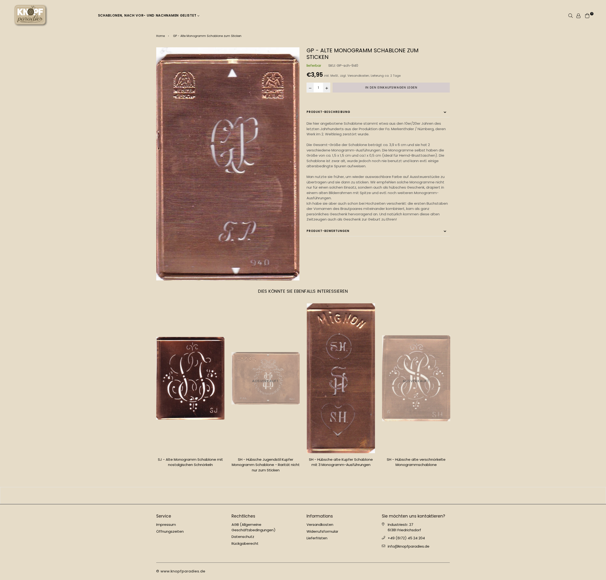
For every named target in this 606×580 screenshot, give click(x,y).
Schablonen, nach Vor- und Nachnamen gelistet (148, 15)
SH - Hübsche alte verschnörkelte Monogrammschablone (341, 462)
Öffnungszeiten (170, 531)
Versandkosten (358, 76)
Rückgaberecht (245, 543)
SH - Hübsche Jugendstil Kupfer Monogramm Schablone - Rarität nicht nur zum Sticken (190, 465)
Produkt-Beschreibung (328, 112)
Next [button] (453, 390)
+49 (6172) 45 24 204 (406, 538)
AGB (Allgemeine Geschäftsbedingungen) (254, 527)
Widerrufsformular (322, 531)
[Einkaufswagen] (587, 15)
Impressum (166, 524)
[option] (227, 163)
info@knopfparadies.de (408, 546)
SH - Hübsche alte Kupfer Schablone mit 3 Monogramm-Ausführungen (266, 462)
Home (160, 36)
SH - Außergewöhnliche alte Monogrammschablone (416, 462)
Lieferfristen (317, 538)
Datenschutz (243, 536)
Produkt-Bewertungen (328, 231)
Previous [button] (152, 390)
